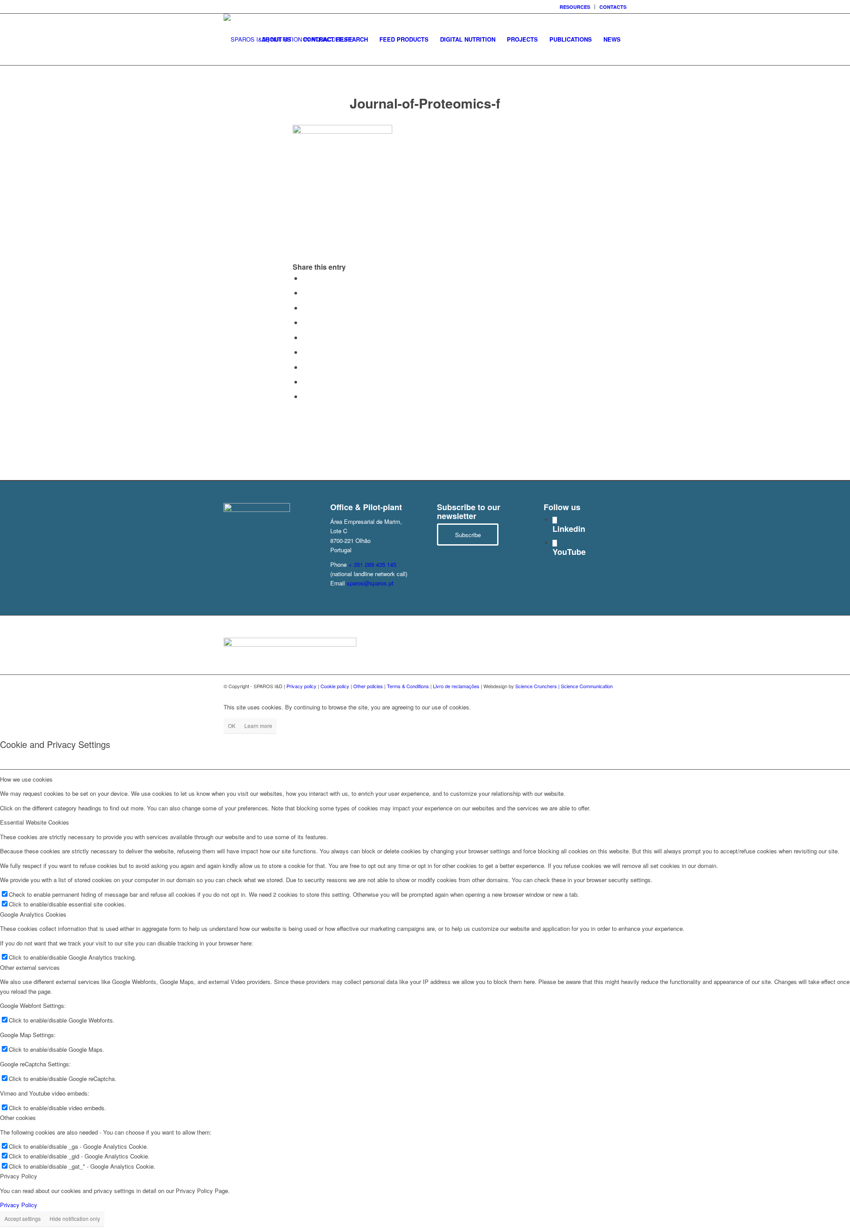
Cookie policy (335, 686)
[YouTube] (554, 543)
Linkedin (568, 529)
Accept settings (22, 1218)
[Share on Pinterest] (305, 322)
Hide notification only (75, 1218)
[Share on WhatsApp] (305, 307)
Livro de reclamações (456, 686)
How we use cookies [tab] (26, 779)
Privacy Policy (18, 1205)
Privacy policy (301, 686)
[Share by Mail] (305, 396)
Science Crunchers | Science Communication (564, 686)
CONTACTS (612, 7)
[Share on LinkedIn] (305, 337)
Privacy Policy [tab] (18, 1176)
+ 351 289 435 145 (372, 564)
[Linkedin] (554, 520)
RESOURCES (575, 7)
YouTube (569, 552)
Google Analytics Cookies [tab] (33, 914)
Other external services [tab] (30, 967)
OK (232, 725)
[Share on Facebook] (305, 278)
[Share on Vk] (305, 367)
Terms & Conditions (408, 686)
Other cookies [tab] (18, 1117)
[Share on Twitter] (305, 292)
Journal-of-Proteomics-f (425, 102)
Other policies (368, 686)
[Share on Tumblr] (305, 351)
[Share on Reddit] (305, 381)
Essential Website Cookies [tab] (34, 822)
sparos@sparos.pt (370, 583)
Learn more (258, 725)
